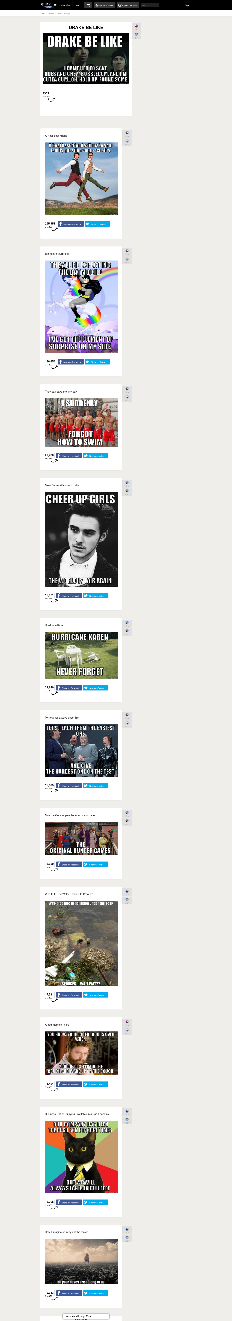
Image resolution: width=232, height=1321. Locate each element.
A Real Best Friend (56, 135)
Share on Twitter (98, 224)
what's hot (65, 5)
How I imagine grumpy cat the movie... (67, 1232)
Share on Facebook (72, 224)
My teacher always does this (62, 717)
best (77, 5)
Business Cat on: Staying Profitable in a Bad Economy (77, 1114)
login (187, 5)
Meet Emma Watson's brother (62, 485)
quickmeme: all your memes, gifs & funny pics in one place (49, 5)
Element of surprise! (57, 253)
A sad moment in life (57, 1024)
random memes (88, 5)
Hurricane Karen (54, 625)
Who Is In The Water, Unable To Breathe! (69, 894)
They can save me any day (61, 391)
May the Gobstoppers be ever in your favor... (71, 815)
